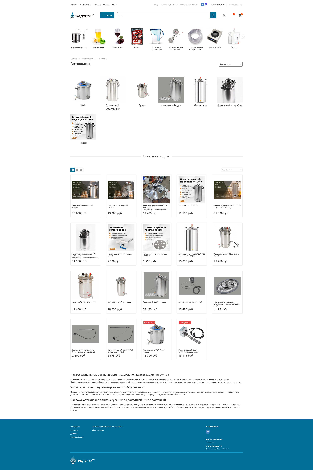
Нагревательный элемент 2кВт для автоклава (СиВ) (121, 351)
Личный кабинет (110, 4)
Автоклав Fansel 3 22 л (188, 206)
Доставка (97, 4)
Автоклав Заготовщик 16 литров (118, 207)
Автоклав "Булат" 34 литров (83, 302)
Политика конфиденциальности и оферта (107, 426)
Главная (73, 59)
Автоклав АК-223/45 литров (154, 302)
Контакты (87, 4)
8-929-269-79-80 (218, 4)
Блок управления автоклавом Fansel (120, 255)
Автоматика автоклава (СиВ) (190, 302)
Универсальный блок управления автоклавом (189, 351)
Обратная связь (98, 430)
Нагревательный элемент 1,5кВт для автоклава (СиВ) (83, 351)
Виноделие (117, 47)
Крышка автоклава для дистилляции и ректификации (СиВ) (227, 304)
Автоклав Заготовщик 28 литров (82, 207)
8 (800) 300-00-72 (236, 4)
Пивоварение (98, 47)
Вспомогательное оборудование (195, 48)
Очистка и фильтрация (156, 48)
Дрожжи (137, 47)
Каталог (109, 15)
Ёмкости (234, 47)
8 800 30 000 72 (214, 446)
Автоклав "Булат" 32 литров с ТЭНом (226, 255)
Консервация (87, 59)
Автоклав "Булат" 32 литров (119, 302)
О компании (75, 4)
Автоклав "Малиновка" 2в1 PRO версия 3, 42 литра (192, 255)
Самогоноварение (79, 47)
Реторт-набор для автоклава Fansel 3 (155, 255)
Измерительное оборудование (176, 48)
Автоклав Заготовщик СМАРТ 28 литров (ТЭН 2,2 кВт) (227, 207)
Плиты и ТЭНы (215, 47)
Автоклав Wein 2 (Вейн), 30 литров (154, 351)
